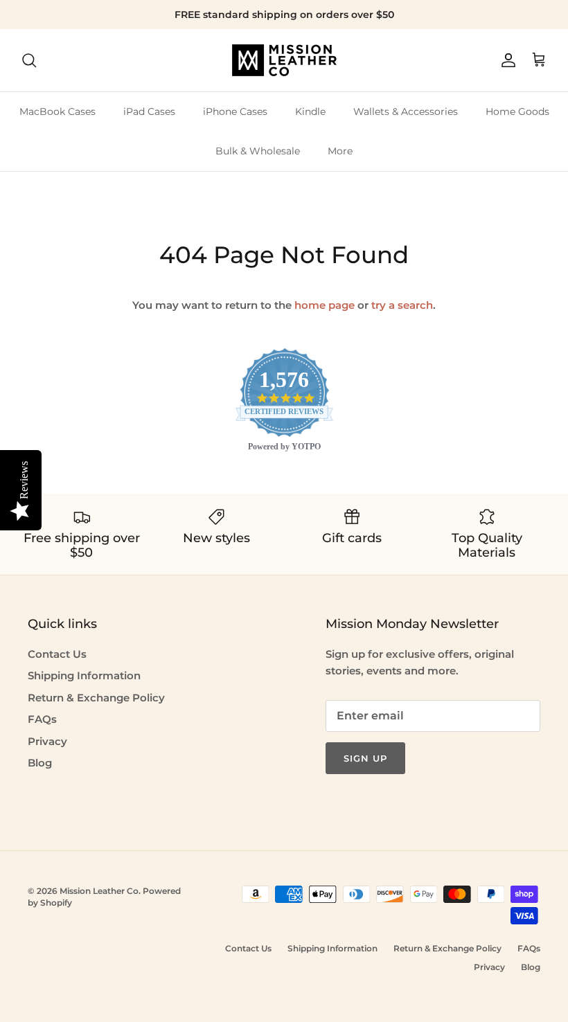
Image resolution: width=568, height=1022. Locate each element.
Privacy (47, 741)
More (340, 151)
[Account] (506, 60)
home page (324, 305)
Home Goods (517, 111)
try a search (402, 305)
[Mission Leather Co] (284, 60)
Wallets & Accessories (405, 111)
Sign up (365, 758)
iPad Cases (149, 111)
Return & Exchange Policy (96, 697)
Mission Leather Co (99, 891)
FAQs (42, 719)
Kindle (310, 111)
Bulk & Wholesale (257, 151)
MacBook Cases (57, 111)
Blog (40, 762)
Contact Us (57, 654)
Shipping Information (84, 675)
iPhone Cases (235, 111)
